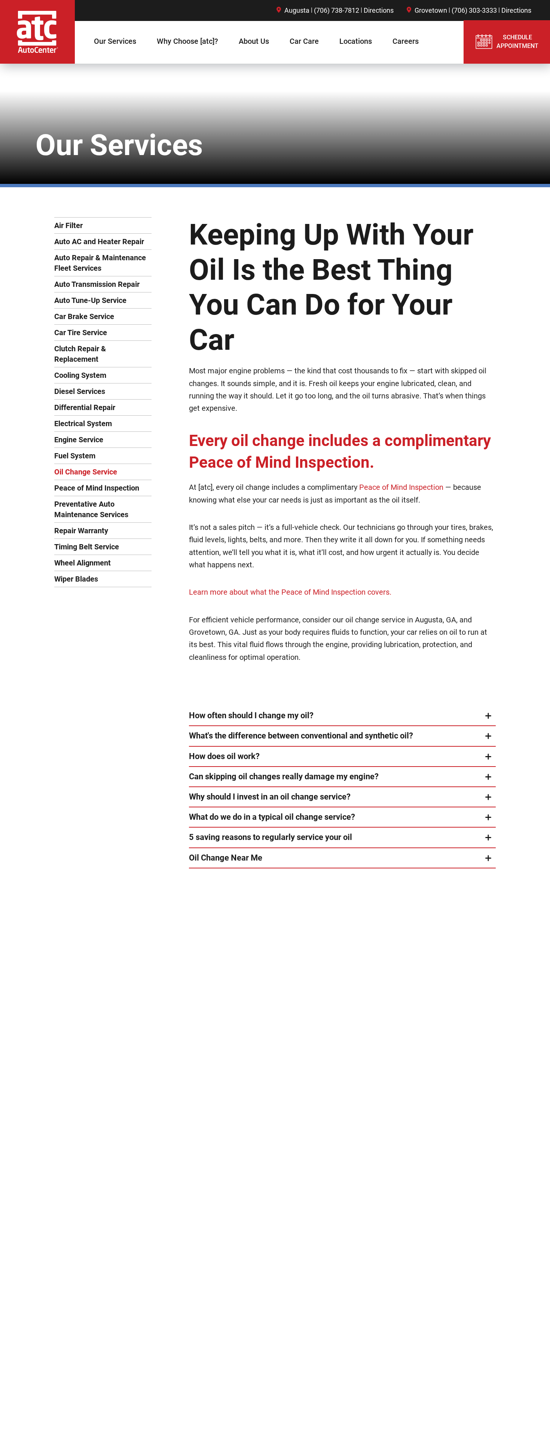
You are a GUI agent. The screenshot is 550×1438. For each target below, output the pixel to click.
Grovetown (431, 10)
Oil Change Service (85, 471)
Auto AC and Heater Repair (99, 241)
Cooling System (80, 375)
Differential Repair (84, 407)
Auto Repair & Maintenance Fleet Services (100, 263)
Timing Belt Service (86, 546)
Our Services (115, 41)
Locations (355, 41)
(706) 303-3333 (474, 10)
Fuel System (74, 455)
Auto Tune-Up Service (90, 300)
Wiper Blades (76, 578)
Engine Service (78, 439)
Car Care (304, 41)
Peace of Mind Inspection (96, 487)
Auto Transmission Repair (97, 284)
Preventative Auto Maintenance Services (91, 509)
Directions (379, 10)
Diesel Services (79, 391)
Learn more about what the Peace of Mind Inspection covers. (290, 592)
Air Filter (68, 225)
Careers (405, 41)
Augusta (296, 10)
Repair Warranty (81, 530)
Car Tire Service (80, 332)
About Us (254, 41)
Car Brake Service (84, 316)
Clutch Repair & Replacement (80, 354)
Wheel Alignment (82, 562)
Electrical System (83, 423)
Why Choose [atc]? (187, 41)
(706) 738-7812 (336, 10)
